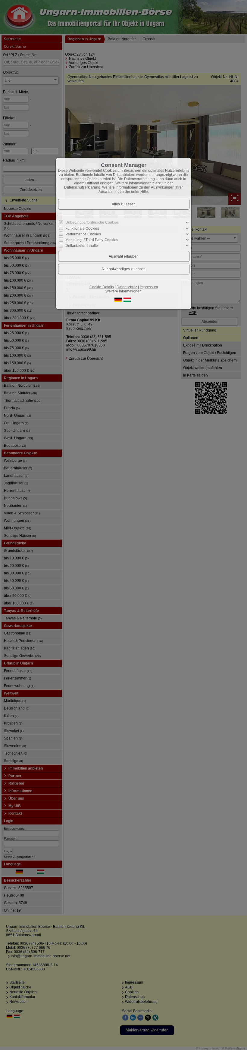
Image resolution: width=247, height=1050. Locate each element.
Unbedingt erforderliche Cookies (92, 222)
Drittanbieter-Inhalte (81, 246)
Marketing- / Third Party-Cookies (91, 240)
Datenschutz (127, 287)
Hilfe (144, 191)
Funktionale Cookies (82, 228)
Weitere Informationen (123, 291)
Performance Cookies (83, 234)
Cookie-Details (101, 287)
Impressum (149, 287)
